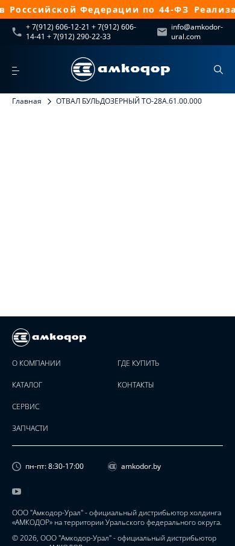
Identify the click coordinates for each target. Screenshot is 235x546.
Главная (27, 101)
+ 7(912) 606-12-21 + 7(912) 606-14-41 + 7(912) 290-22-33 (81, 32)
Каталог (27, 385)
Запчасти (30, 428)
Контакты (136, 385)
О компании (36, 363)
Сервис (25, 407)
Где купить (138, 363)
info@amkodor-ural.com (197, 32)
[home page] (120, 69)
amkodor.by (141, 466)
